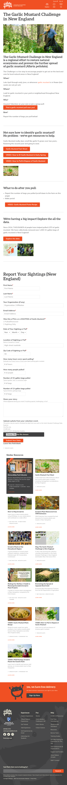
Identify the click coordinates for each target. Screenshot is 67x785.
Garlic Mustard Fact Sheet (16, 149)
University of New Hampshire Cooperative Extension (9, 721)
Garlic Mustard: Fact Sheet (44, 475)
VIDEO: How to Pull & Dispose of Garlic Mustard (25, 161)
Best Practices (13, 521)
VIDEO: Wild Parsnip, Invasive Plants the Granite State (19, 661)
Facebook (4, 734)
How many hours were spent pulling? (18, 359)
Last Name (7, 294)
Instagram (12, 734)
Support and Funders (57, 752)
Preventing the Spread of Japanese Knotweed (44, 585)
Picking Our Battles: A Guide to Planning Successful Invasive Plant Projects (19, 586)
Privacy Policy (33, 778)
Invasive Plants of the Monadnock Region (15, 548)
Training (11, 488)
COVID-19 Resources (57, 716)
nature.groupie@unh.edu (10, 731)
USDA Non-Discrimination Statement (21, 778)
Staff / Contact (55, 760)
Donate (55, 1)
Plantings (23, 486)
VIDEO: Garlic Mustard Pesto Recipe (22, 204)
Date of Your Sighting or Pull (15, 329)
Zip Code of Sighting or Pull (14, 351)
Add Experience (25, 727)
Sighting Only (10, 324)
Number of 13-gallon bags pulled (16, 388)
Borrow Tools (55, 733)
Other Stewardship (14, 486)
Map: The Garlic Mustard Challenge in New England (44, 548)
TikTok (8, 734)
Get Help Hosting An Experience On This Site (57, 741)
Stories (38, 716)
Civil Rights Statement (8, 778)
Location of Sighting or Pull (14, 340)
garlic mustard (44, 82)
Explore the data (13, 239)
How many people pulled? (13, 370)
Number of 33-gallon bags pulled (16, 378)
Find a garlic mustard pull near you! (20, 107)
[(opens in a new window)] (47, 538)
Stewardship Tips (23, 636)
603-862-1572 (7, 729)
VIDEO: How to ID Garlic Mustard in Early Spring (26, 155)
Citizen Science (22, 521)
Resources (54, 729)
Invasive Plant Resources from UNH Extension (46, 513)
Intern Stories (40, 724)
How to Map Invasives (16, 512)
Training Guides (55, 736)
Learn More (38, 490)
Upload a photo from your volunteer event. (20, 421)
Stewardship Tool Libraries (17, 475)
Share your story (10, 399)
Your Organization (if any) (14, 302)
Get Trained (24, 724)
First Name (7, 285)
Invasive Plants (9, 448)
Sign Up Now (34, 695)
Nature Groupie (14, 5)
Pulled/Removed (11, 322)
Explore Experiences (27, 716)
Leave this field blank (12, 443)
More (60, 1)
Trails (28, 486)
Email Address (9, 311)
